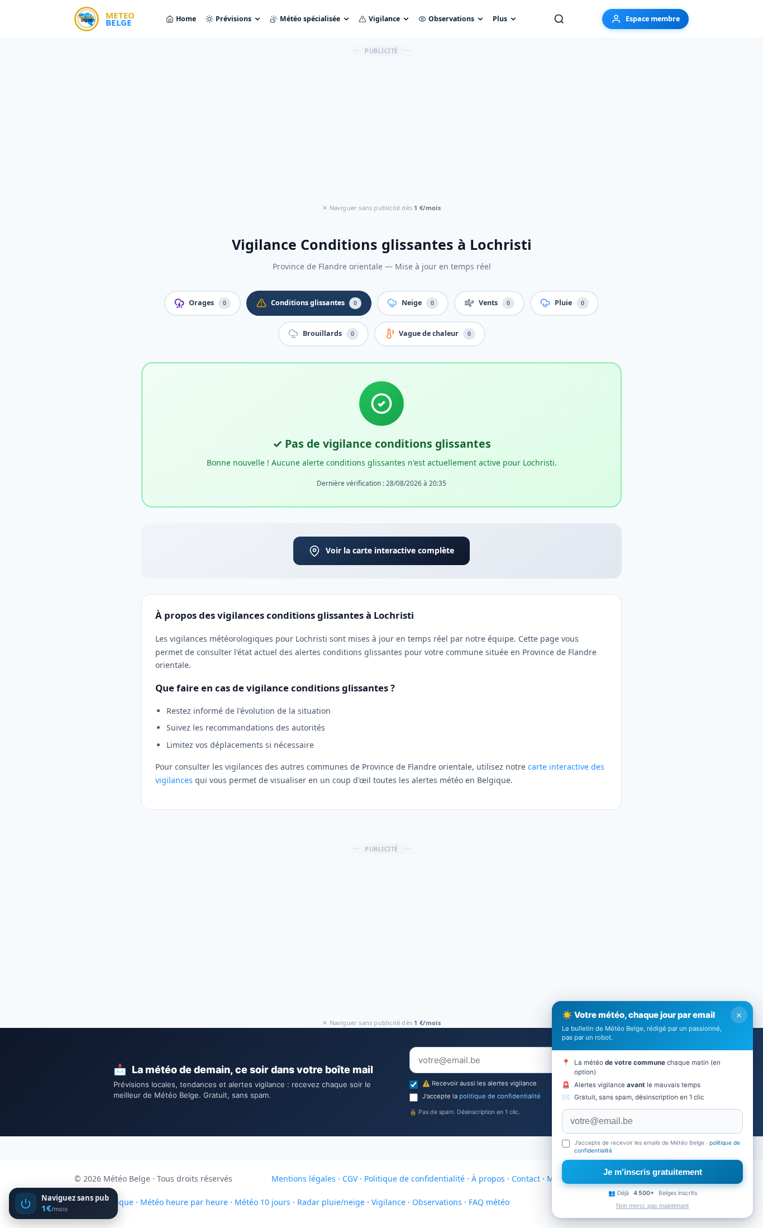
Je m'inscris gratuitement (652, 1172)
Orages (207, 302)
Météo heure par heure (184, 1202)
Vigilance (384, 18)
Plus (500, 18)
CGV (349, 1178)
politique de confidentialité (500, 1096)
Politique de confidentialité (414, 1178)
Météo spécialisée (310, 18)
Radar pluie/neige (331, 1202)
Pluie (569, 302)
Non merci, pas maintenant (652, 1205)
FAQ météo (489, 1202)
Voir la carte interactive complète (390, 550)
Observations (451, 18)
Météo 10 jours (262, 1202)
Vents (494, 302)
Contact (526, 1178)
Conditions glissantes (314, 302)
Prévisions (233, 18)
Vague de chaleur (435, 333)
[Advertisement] (381, 130)
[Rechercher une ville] (559, 19)
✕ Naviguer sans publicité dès (381, 207)
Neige (418, 302)
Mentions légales (303, 1178)
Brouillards (328, 333)
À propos (488, 1178)
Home (186, 18)
